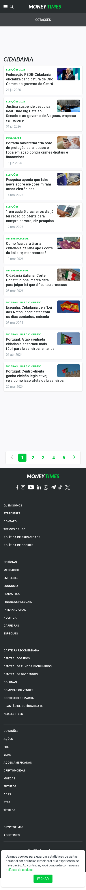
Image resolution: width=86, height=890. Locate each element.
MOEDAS (9, 778)
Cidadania (14, 138)
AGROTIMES (12, 835)
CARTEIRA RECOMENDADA (21, 650)
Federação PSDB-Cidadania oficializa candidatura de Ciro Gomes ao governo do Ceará (29, 79)
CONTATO (10, 521)
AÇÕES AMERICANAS (18, 762)
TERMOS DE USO (14, 529)
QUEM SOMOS (13, 505)
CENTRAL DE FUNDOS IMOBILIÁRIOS (28, 666)
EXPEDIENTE (12, 513)
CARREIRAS (11, 625)
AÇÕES (8, 738)
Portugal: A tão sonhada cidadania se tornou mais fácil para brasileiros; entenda (30, 344)
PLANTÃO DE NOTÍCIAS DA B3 (23, 706)
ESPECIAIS (11, 633)
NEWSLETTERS (13, 714)
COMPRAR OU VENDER (18, 690)
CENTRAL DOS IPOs (17, 658)
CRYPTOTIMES (13, 827)
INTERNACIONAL (15, 609)
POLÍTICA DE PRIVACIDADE (22, 537)
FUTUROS (10, 786)
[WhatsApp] (46, 487)
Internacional (17, 238)
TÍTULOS (9, 810)
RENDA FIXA (12, 593)
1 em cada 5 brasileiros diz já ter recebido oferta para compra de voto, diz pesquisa (30, 216)
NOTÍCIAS (10, 562)
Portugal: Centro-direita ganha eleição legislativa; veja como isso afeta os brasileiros (35, 376)
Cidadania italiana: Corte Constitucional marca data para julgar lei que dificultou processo (36, 280)
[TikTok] (60, 487)
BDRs (7, 754)
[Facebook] (17, 487)
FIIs (6, 746)
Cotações (43, 20)
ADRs (7, 794)
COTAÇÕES (11, 730)
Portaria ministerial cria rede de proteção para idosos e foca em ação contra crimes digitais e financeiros (37, 150)
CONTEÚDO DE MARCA (19, 698)
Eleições (12, 174)
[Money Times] (44, 7)
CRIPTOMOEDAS (15, 770)
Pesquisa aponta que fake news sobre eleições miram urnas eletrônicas (28, 184)
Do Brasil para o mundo (23, 302)
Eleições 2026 (15, 69)
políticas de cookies (19, 869)
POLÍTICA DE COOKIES (18, 545)
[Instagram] (23, 487)
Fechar (43, 879)
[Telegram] (53, 487)
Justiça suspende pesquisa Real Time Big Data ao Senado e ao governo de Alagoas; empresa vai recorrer (41, 113)
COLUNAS (10, 682)
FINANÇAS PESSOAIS (18, 601)
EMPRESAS (11, 578)
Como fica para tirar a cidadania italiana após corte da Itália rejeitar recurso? (29, 248)
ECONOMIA (11, 586)
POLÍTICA (10, 617)
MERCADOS (11, 570)
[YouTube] (31, 487)
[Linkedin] (39, 487)
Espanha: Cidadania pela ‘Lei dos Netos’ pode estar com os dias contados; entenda (29, 312)
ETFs (7, 802)
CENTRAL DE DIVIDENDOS (21, 674)
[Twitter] (67, 487)
